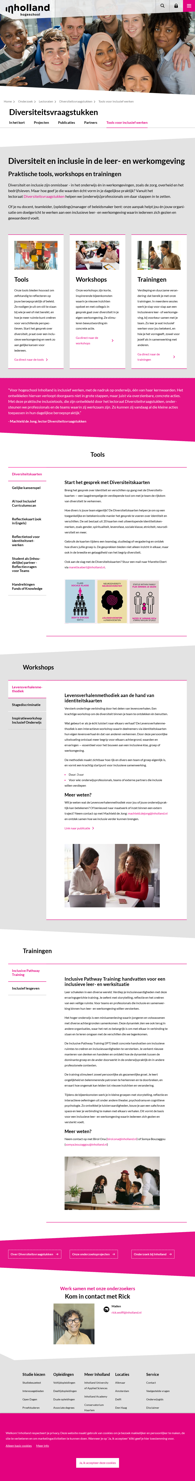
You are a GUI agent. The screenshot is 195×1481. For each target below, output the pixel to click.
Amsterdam (122, 1391)
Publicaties (66, 122)
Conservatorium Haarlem (94, 1407)
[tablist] (27, 551)
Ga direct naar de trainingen (148, 356)
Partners (90, 122)
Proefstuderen (31, 1407)
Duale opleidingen (64, 1399)
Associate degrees (63, 1407)
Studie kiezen (33, 1374)
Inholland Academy (95, 1396)
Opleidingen (63, 1374)
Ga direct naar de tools (29, 359)
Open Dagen (29, 1399)
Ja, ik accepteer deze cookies (97, 1462)
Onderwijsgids (154, 1399)
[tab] (27, 474)
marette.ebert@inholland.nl (87, 567)
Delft (118, 1399)
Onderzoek (25, 101)
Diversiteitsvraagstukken (76, 101)
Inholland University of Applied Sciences (96, 1385)
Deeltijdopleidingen (65, 1391)
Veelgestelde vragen (158, 1391)
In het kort (17, 122)
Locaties (122, 1374)
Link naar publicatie (77, 828)
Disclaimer (152, 1407)
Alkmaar (120, 1382)
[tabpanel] (117, 552)
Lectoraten (46, 101)
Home (8, 101)
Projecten (41, 122)
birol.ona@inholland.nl (122, 1139)
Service (152, 1374)
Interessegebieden (33, 1391)
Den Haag (121, 1407)
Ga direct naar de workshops (87, 340)
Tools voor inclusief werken (127, 122)
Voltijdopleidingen (64, 1382)
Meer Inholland (97, 1374)
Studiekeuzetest (31, 1382)
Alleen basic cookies (19, 1445)
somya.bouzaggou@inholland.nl (86, 1144)
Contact (151, 1382)
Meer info (42, 1445)
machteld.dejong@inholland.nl (148, 813)
